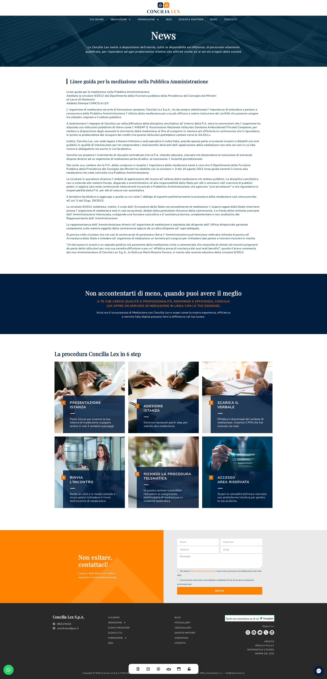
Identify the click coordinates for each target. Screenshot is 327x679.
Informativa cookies (260, 649)
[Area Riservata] (189, 666)
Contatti (230, 19)
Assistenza (181, 638)
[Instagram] (248, 632)
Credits (269, 641)
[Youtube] (260, 632)
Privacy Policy (264, 645)
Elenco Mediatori (118, 627)
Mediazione (119, 19)
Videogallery (183, 627)
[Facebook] (254, 632)
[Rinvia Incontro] (169, 667)
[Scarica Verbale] (158, 667)
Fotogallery (182, 622)
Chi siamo (97, 19)
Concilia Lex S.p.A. (68, 616)
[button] (8, 670)
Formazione (146, 19)
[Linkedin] (272, 632)
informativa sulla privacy (203, 571)
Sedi (169, 19)
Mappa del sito (264, 653)
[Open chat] (319, 671)
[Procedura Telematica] (179, 667)
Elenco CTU (115, 632)
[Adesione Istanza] (148, 667)
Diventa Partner (191, 19)
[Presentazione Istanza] (138, 667)
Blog (213, 19)
